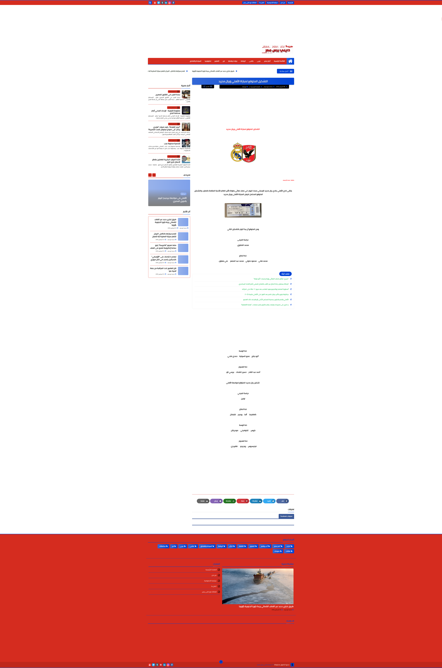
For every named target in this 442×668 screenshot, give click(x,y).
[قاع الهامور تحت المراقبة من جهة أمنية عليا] (183, 271)
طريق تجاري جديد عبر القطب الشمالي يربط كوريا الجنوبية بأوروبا (244, 71)
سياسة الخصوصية (272, 2)
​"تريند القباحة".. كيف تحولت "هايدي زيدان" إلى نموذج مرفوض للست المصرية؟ (164, 128)
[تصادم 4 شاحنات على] (183, 259)
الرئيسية (290, 2)
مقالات (288, 551)
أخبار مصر (267, 61)
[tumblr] (162, 2)
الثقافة (241, 546)
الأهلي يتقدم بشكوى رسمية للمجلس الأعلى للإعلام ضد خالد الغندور (266, 299)
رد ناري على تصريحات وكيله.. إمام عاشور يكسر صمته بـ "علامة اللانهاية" (265, 304)
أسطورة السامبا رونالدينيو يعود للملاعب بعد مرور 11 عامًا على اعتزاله (265, 289)
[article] (169, 193)
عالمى (251, 61)
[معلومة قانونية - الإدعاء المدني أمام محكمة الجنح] (186, 110)
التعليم (217, 61)
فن (224, 61)
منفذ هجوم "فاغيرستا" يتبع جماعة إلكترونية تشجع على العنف (163, 246)
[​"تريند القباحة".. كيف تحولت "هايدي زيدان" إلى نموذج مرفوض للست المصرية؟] (186, 127)
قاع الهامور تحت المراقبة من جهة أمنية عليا (163, 269)
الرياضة (243, 61)
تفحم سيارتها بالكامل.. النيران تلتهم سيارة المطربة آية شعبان (195, 71)
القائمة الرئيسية (279, 61)
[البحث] (150, 2)
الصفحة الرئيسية (255, 87)
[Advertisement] (221, 26)
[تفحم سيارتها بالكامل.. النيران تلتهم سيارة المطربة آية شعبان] (183, 236)
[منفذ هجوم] (183, 248)
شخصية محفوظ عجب (172, 143)
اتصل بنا (261, 2)
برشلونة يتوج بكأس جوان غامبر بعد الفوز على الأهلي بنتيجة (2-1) (267, 294)
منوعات (277, 551)
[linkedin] (166, 2)
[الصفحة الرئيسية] (290, 61)
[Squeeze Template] (292, 665)
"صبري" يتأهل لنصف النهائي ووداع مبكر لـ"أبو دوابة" (271, 278)
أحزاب (288, 546)
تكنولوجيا (208, 61)
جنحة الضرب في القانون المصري (168, 94)
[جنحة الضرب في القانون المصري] (186, 94)
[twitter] (158, 2)
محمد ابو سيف (288, 610)
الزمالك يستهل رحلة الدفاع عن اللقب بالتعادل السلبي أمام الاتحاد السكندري (264, 283)
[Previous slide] (154, 175)
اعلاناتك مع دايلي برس (249, 2)
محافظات (162, 546)
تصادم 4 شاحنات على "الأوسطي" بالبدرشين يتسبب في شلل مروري (163, 258)
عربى (259, 61)
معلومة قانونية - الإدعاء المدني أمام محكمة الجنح (165, 112)
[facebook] (173, 2)
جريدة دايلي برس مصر (264, 665)
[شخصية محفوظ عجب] (186, 143)
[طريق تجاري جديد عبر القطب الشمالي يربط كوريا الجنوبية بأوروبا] (183, 222)
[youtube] (155, 2)
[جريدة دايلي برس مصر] (277, 49)
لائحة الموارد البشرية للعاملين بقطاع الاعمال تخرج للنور (166, 161)
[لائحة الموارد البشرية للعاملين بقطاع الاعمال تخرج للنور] (186, 159)
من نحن (283, 2)
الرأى (231, 546)
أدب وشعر (264, 546)
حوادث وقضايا (232, 61)
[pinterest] (160, 664)
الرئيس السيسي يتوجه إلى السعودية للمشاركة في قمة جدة (171, 199)
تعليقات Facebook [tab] (286, 516)
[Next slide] (150, 175)
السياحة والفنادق (195, 61)
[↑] (221, 662)
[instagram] (169, 2)
